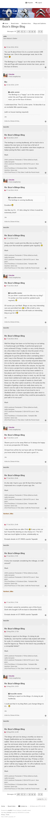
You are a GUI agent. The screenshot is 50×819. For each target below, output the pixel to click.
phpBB (10, 810)
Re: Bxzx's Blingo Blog (14, 135)
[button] (18, 31)
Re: (5, 82)
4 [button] (32, 32)
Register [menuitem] (30, 3)
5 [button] (34, 32)
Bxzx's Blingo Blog (13, 26)
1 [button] (24, 32)
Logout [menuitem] (39, 3)
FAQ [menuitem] (1, 19)
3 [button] (29, 32)
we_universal (7, 812)
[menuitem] (6, 19)
